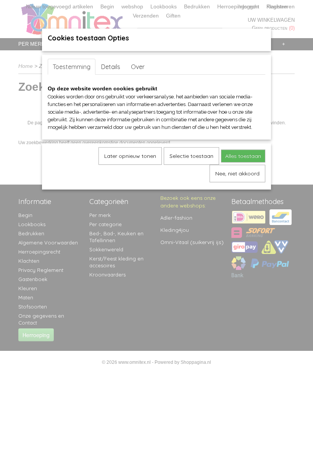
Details (110, 67)
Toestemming (71, 67)
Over (138, 67)
